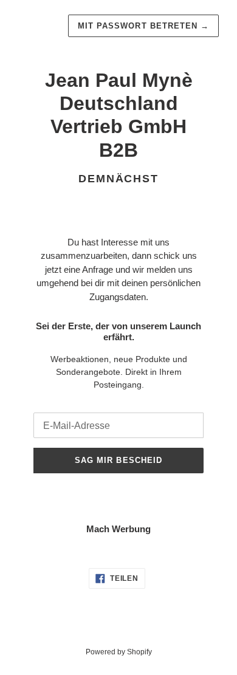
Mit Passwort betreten (143, 25)
